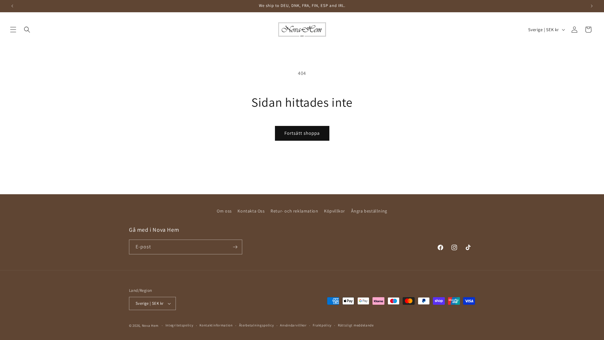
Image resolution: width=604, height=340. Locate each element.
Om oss (224, 211)
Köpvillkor (334, 211)
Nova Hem (150, 325)
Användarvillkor (293, 325)
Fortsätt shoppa (302, 133)
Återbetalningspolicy (256, 325)
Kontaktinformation (216, 325)
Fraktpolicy (322, 325)
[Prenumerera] (235, 247)
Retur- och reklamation (294, 211)
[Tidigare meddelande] (12, 6)
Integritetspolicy (179, 325)
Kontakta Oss (251, 211)
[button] (13, 30)
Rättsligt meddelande (356, 325)
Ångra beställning (369, 211)
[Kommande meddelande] (592, 6)
